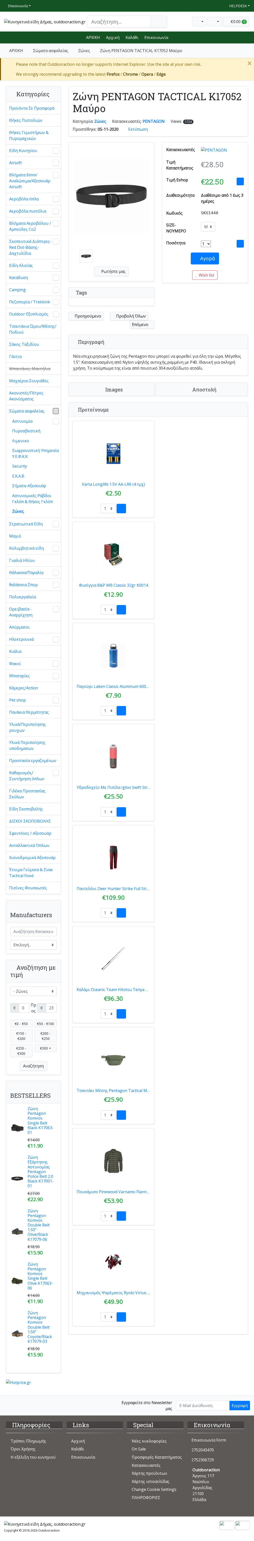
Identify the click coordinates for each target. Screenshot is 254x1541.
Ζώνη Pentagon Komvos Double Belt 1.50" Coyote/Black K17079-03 (40, 1327)
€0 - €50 (21, 1023)
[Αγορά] (121, 508)
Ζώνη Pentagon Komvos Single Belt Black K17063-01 (41, 1120)
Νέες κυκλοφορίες (149, 1441)
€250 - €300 (21, 1051)
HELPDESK (237, 5)
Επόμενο (140, 324)
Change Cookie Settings (154, 1489)
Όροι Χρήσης (23, 1449)
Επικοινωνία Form (208, 1440)
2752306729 (202, 1460)
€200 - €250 (45, 1036)
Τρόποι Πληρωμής (28, 1441)
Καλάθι (132, 37)
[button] (215, 21)
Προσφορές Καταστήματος (157, 1457)
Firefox (113, 74)
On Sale (139, 1449)
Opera (147, 74)
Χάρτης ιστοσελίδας (150, 1481)
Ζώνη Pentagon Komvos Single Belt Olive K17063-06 (40, 1276)
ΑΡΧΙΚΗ (93, 37)
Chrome (130, 74)
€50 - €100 (45, 1023)
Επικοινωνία (17, 5)
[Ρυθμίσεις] (199, 21)
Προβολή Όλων (130, 316)
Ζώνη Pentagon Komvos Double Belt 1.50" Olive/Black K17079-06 (39, 1225)
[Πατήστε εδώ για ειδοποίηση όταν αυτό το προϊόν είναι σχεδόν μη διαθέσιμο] (240, 244)
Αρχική (113, 37)
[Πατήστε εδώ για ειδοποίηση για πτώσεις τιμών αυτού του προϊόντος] (240, 181)
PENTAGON (154, 121)
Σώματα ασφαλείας (50, 50)
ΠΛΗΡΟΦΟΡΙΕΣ (146, 1497)
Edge (161, 74)
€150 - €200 (21, 1036)
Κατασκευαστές (146, 1465)
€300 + (45, 1048)
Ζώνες (84, 50)
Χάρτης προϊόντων (149, 1473)
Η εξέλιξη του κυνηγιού (33, 1457)
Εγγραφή (240, 1405)
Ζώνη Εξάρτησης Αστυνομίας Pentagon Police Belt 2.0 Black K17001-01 (41, 1171)
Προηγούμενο (87, 316)
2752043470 (202, 1450)
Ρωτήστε (113, 271)
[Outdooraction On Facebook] (9, 1405)
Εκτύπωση (138, 129)
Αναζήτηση (33, 1066)
